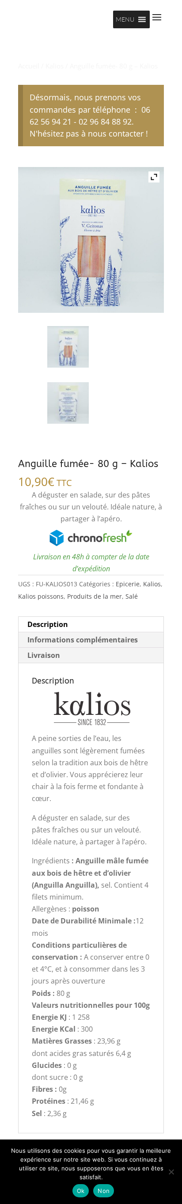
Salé (131, 596)
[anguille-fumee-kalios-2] (68, 403)
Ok (81, 1190)
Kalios (55, 65)
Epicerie (128, 584)
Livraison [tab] (43, 655)
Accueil (28, 65)
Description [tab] (47, 624)
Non (104, 1190)
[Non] (171, 1171)
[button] (125, 19)
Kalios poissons (41, 596)
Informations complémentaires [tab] (82, 640)
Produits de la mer (94, 596)
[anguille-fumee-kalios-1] (68, 347)
